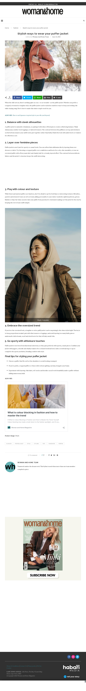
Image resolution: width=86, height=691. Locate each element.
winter (61, 443)
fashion (8, 443)
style (28, 443)
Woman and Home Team (41, 37)
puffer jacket (19, 443)
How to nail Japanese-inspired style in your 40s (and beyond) (31, 115)
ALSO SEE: (9, 115)
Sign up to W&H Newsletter (48, 4)
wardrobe (52, 443)
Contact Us (23, 666)
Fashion (15, 28)
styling (36, 443)
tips (43, 443)
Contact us (32, 4)
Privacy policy (32, 666)
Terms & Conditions (13, 666)
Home (7, 28)
